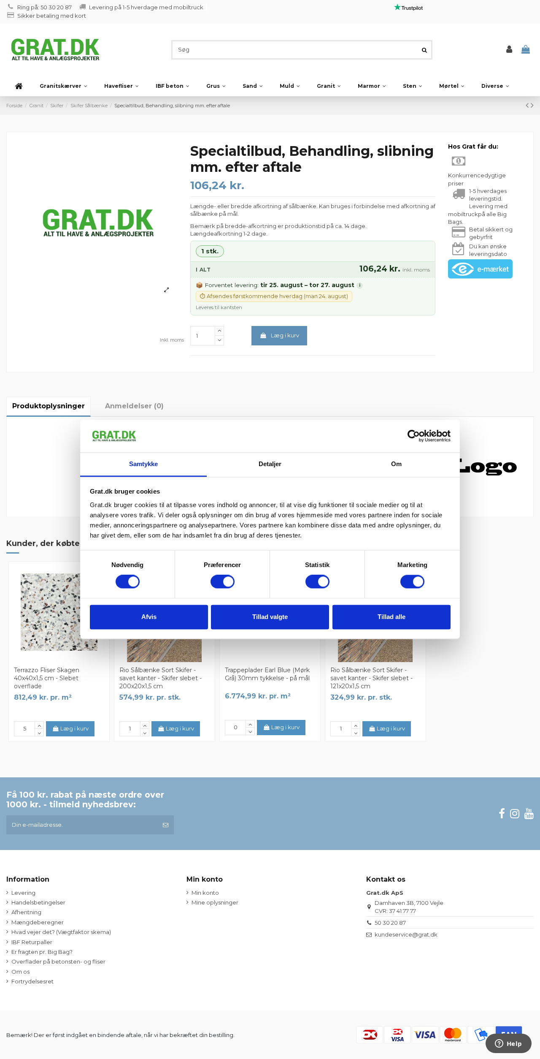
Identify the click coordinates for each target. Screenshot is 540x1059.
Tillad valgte (270, 616)
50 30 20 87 (390, 922)
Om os (20, 971)
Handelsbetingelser (38, 902)
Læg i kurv (285, 335)
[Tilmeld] (165, 825)
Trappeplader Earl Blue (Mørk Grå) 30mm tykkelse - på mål (267, 674)
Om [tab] (396, 463)
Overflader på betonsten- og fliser (58, 961)
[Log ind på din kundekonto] (509, 49)
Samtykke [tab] (143, 463)
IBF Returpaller (31, 942)
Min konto (205, 892)
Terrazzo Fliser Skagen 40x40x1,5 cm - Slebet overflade (46, 678)
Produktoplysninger (48, 406)
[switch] (223, 582)
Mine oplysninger (215, 902)
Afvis (149, 616)
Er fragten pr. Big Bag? (42, 951)
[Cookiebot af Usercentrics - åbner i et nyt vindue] (414, 436)
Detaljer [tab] (270, 463)
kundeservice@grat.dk (406, 934)
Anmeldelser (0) (134, 406)
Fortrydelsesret (32, 981)
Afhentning (26, 912)
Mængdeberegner (37, 922)
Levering (23, 892)
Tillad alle (391, 616)
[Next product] (532, 105)
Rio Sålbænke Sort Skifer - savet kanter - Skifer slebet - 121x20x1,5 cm (371, 678)
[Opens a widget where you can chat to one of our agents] (508, 1044)
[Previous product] (528, 105)
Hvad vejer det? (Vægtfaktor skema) (61, 932)
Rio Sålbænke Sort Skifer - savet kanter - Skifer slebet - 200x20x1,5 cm (160, 678)
